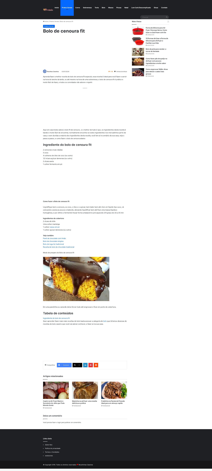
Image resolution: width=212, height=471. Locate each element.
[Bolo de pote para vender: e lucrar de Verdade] (138, 52)
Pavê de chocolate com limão (54, 238)
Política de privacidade (53, 448)
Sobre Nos (48, 445)
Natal (126, 8)
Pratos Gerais (67, 8)
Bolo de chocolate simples (53, 241)
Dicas (156, 8)
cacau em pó (55, 227)
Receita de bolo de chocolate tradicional (58, 247)
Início (57, 8)
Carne (77, 8)
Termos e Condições (52, 452)
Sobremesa (87, 8)
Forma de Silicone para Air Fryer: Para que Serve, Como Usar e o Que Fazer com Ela (156, 30)
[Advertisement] (85, 51)
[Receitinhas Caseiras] (48, 9)
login (59, 422)
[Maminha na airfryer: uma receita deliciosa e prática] (85, 390)
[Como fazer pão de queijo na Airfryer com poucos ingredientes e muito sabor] (138, 62)
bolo (105, 321)
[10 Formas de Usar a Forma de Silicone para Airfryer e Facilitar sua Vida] (138, 41)
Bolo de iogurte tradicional (53, 244)
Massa (110, 8)
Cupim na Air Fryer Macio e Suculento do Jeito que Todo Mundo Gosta (54, 403)
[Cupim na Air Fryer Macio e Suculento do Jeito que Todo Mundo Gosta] (56, 390)
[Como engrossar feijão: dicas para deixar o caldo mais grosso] (138, 72)
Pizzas (118, 8)
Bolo (103, 8)
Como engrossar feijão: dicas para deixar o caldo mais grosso (157, 71)
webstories (49, 456)
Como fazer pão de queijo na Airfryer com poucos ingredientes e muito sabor (156, 61)
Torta (97, 8)
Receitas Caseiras (53, 71)
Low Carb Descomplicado (141, 8)
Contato (164, 8)
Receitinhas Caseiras (86, 465)
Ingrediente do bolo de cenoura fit (56, 318)
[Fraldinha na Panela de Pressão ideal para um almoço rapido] (114, 390)
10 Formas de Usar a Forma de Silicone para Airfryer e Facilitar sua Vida (157, 40)
